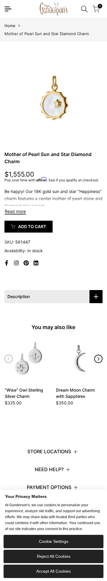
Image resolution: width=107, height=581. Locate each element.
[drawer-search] (84, 9)
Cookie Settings (53, 541)
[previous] (8, 359)
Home (9, 25)
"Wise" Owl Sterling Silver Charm (24, 393)
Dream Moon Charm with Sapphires (75, 393)
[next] (98, 359)
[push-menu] (8, 9)
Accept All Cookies (53, 571)
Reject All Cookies (53, 556)
